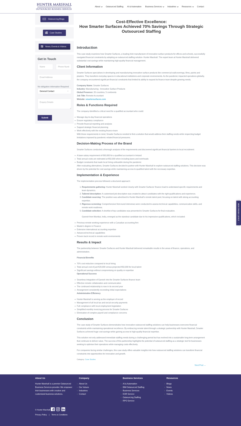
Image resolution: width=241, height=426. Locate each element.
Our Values (84, 387)
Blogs (169, 384)
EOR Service (128, 394)
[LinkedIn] (63, 409)
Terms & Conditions (59, 415)
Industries (83, 391)
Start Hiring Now (238, 212)
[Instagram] (58, 409)
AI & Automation (130, 384)
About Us (83, 384)
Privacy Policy (41, 415)
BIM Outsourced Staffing (133, 387)
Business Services (131, 391)
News (169, 387)
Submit (44, 118)
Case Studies (90, 359)
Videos (169, 394)
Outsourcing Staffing (132, 397)
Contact (82, 394)
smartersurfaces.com (95, 99)
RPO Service (128, 401)
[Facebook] (53, 409)
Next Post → (200, 365)
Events (169, 391)
